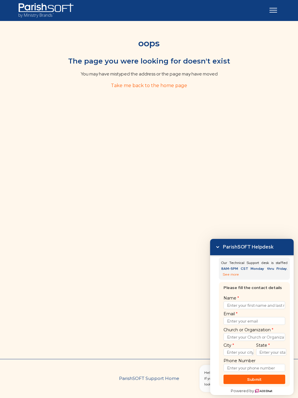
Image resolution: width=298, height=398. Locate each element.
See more (231, 274)
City (229, 345)
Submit (254, 379)
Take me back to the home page (149, 85)
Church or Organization (248, 329)
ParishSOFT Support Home (149, 378)
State (263, 345)
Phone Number (240, 360)
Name (231, 298)
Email (230, 313)
